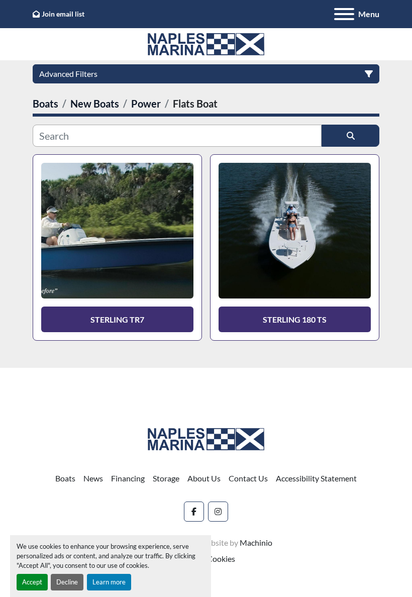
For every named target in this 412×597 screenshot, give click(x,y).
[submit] (350, 136)
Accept (32, 582)
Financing (128, 478)
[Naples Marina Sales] (206, 438)
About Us (204, 478)
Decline (67, 582)
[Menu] (344, 14)
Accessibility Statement (316, 478)
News (93, 478)
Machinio (256, 542)
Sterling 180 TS (295, 319)
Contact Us (248, 478)
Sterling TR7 (117, 319)
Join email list (63, 14)
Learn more (109, 582)
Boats (65, 478)
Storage (166, 478)
